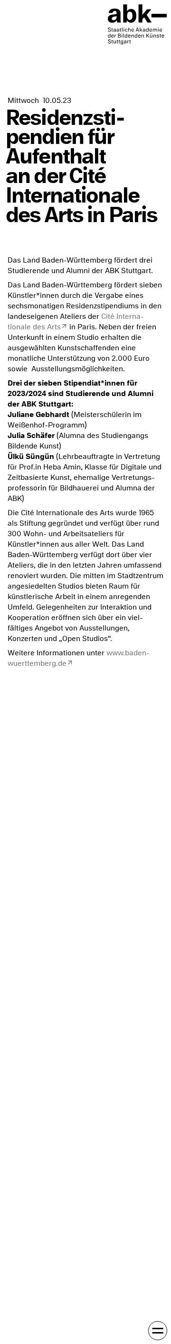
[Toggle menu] (157, 1330)
